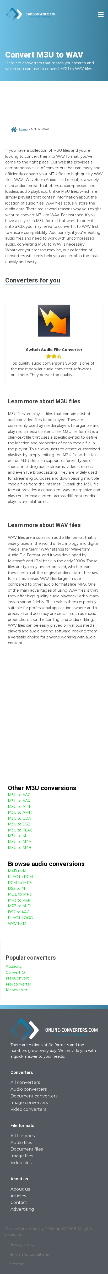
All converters (25, 1082)
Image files (21, 1155)
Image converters (29, 1102)
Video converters (28, 1109)
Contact (18, 1202)
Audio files (21, 1142)
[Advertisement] (54, 714)
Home (23, 129)
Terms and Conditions (29, 1254)
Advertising (22, 1209)
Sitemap (17, 1264)
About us (20, 1189)
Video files (20, 1162)
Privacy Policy (22, 1244)
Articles (18, 1195)
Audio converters (28, 1089)
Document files (26, 1149)
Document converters (33, 1096)
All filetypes (22, 1135)
